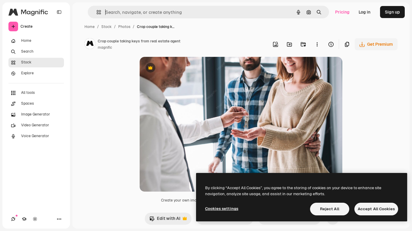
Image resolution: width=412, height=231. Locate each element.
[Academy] (24, 219)
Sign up (392, 12)
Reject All (329, 208)
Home (89, 26)
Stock (106, 26)
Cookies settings (221, 208)
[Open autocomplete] (96, 12)
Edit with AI (164, 220)
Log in (364, 12)
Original (178, 68)
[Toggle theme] (35, 219)
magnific (105, 47)
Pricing (342, 12)
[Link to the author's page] (89, 44)
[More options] (317, 44)
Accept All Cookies (376, 208)
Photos (124, 26)
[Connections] (13, 219)
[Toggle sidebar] (59, 12)
